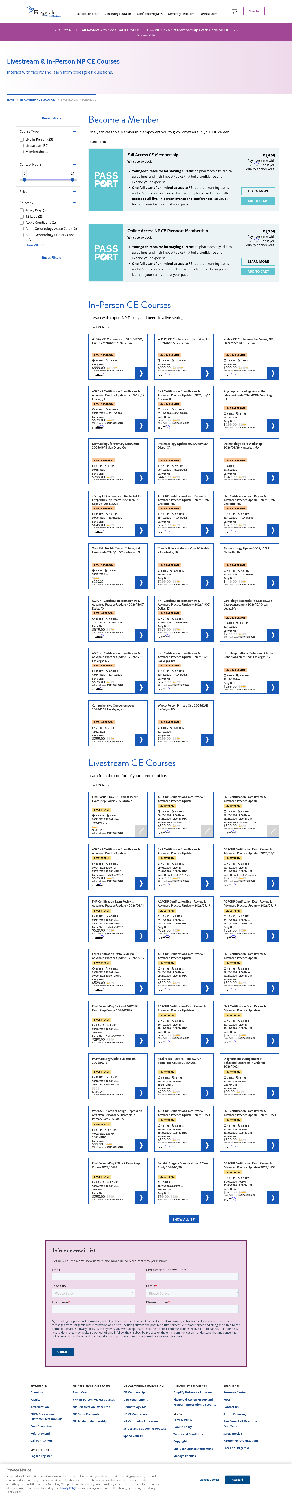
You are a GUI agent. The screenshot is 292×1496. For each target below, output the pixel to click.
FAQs (227, 1399)
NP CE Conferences (136, 1414)
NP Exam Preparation (87, 1414)
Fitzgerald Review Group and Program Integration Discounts (194, 1402)
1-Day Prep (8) (36, 210)
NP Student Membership (90, 1421)
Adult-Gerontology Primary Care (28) (50, 237)
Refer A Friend (40, 1433)
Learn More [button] (258, 191)
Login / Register (41, 1456)
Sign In (254, 11)
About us (36, 1392)
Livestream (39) (37, 146)
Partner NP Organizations (240, 1440)
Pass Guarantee (41, 1426)
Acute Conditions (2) (41, 222)
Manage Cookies (184, 1456)
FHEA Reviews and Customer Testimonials (46, 1416)
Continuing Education (118, 14)
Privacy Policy (182, 1420)
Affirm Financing (234, 1414)
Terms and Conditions (188, 1434)
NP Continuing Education (140, 1421)
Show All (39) (184, 1219)
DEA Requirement (135, 1399)
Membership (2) (37, 152)
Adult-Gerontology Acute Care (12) (51, 228)
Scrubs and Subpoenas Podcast (144, 1428)
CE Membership (134, 1392)
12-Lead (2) (34, 216)
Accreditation (39, 1407)
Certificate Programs (149, 14)
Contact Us (231, 1407)
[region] (146, 1480)
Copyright (180, 1441)
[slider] (24, 180)
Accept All (237, 1479)
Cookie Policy (182, 1427)
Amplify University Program (192, 1392)
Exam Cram (81, 1392)
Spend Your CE (133, 1436)
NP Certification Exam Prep (91, 1407)
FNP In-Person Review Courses (94, 1399)
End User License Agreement (193, 1449)
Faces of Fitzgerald (236, 1448)
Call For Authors (41, 1440)
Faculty (35, 1399)
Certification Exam (87, 14)
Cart (235, 11)
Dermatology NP (134, 1407)
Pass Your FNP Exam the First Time (240, 1423)
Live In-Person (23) (39, 139)
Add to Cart (258, 201)
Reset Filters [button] (51, 118)
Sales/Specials (233, 1433)
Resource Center (234, 1392)
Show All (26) (35, 245)
